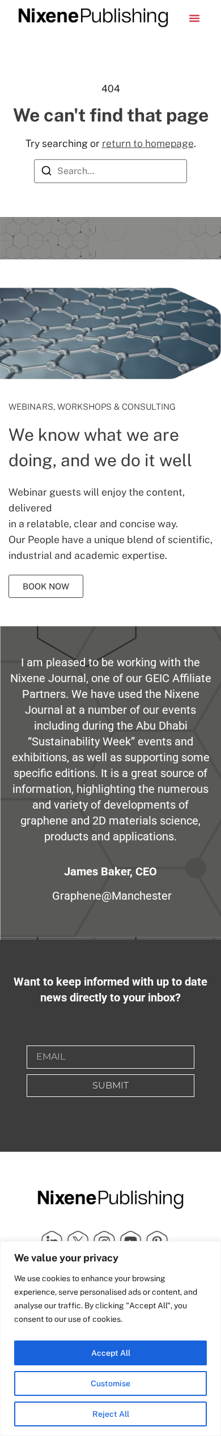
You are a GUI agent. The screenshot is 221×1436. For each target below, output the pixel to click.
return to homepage (148, 143)
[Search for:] (110, 171)
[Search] (46, 172)
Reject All (110, 1413)
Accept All (110, 1352)
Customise (110, 1383)
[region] (110, 1338)
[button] (194, 18)
